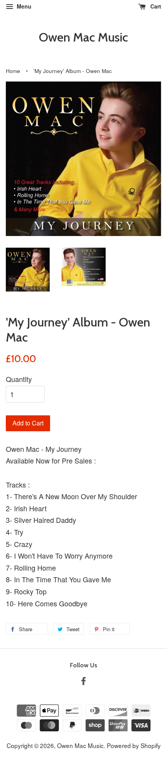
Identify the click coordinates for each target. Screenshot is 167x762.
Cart (155, 6)
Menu (23, 6)
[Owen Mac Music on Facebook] (83, 681)
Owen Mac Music (83, 37)
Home (13, 71)
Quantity (19, 379)
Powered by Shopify (134, 745)
